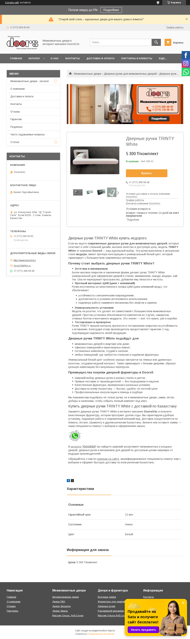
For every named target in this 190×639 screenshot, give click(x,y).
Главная (16, 58)
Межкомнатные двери (87, 73)
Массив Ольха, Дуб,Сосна (67, 615)
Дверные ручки (106, 606)
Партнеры (12, 610)
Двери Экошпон (61, 606)
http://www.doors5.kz (25, 260)
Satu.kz (111, 630)
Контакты (72, 58)
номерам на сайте (108, 458)
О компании (17, 88)
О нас (54, 58)
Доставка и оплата (100, 58)
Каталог (34, 58)
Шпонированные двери (65, 597)
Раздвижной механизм (111, 610)
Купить (146, 173)
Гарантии (16, 119)
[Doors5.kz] (22, 48)
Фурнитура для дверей (111, 601)
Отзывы (15, 111)
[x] (72, 481)
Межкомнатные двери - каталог (29, 81)
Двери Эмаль (60, 610)
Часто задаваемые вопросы (27, 134)
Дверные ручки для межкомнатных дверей (130, 73)
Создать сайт (12, 2)
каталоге (83, 446)
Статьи (14, 142)
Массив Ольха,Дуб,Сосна (113, 615)
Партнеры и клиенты (136, 58)
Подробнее (111, 10)
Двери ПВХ (58, 601)
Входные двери (107, 597)
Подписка (16, 126)
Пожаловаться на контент (101, 634)
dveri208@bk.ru (22, 265)
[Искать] (156, 42)
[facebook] (68, 481)
